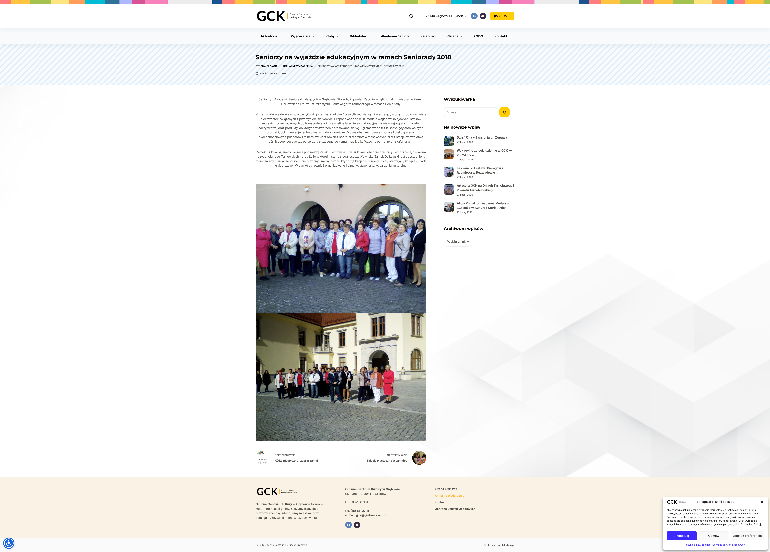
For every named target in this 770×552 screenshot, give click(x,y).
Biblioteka (358, 36)
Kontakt (500, 36)
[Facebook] (474, 16)
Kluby (330, 36)
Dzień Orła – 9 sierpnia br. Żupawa (482, 137)
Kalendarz (428, 36)
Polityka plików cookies (697, 544)
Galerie (452, 36)
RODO (478, 36)
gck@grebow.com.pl (371, 515)
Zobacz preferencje (747, 536)
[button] (762, 502)
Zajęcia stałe (300, 36)
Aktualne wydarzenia (449, 495)
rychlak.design (505, 545)
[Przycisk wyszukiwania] (504, 112)
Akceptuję (681, 536)
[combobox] (470, 112)
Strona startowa (446, 488)
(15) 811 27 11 (502, 16)
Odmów (713, 536)
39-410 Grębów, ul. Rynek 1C (446, 16)
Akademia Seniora (395, 36)
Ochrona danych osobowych (728, 544)
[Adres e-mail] (483, 16)
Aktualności (270, 36)
